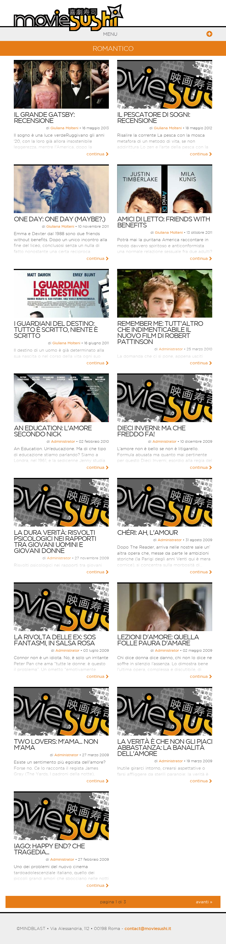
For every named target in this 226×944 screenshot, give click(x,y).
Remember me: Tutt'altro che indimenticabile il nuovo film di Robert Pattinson (160, 332)
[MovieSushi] (68, 16)
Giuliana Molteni (64, 128)
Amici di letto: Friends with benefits (163, 222)
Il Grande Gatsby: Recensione (44, 117)
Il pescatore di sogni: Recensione (153, 117)
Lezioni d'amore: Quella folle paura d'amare (158, 639)
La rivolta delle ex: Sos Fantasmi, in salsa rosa (54, 639)
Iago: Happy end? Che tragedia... (49, 848)
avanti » (204, 901)
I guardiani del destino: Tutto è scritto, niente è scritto (56, 329)
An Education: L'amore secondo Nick (53, 430)
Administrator (171, 349)
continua (95, 154)
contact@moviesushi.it (148, 928)
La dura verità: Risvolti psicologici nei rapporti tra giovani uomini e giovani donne (55, 541)
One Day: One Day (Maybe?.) (59, 218)
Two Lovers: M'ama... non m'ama (56, 744)
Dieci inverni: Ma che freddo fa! (151, 430)
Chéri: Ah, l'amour (147, 532)
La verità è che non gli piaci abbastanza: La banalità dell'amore (164, 747)
